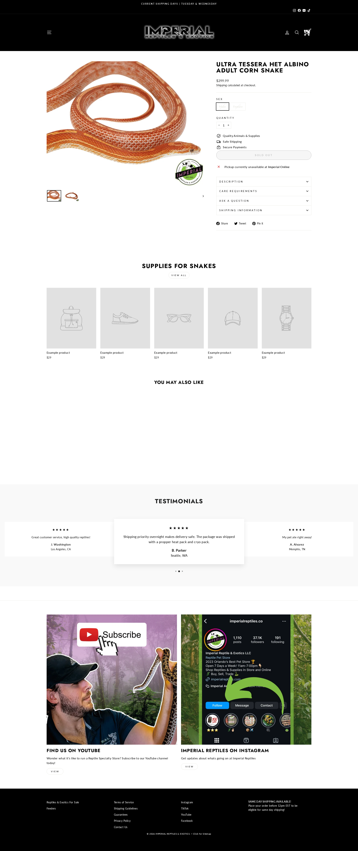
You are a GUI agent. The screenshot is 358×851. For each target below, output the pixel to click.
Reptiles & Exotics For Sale (63, 802)
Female (238, 106)
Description (231, 181)
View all (179, 275)
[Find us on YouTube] (112, 679)
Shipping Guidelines (126, 808)
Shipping (221, 85)
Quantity (225, 117)
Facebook (187, 820)
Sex (219, 99)
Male (222, 106)
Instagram (187, 802)
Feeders (51, 808)
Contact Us (121, 827)
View (55, 771)
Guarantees (121, 814)
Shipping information (241, 210)
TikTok (185, 808)
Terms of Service (124, 802)
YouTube (186, 814)
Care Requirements (238, 191)
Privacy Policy (122, 820)
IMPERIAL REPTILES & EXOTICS (173, 833)
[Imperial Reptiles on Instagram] (246, 679)
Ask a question (234, 200)
